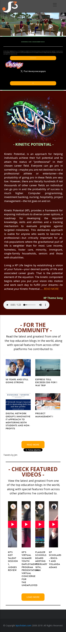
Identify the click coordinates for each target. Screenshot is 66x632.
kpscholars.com (23, 625)
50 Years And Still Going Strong (17, 381)
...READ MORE (50, 289)
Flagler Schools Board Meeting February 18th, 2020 (41, 561)
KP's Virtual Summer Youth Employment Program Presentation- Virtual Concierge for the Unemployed (31, 569)
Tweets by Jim (10, 454)
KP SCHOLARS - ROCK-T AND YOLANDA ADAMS (55, 560)
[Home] (10, 6)
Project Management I (44, 415)
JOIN (33, 83)
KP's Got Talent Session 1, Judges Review (13, 561)
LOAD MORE (33, 597)
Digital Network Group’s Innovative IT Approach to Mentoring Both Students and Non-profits (18, 421)
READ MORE (33, 444)
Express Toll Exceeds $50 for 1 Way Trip (46, 382)
